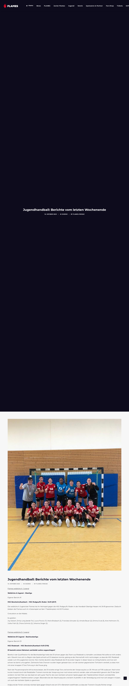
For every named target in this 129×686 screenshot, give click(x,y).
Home (31, 5)
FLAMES (47, 6)
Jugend (71, 6)
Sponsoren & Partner (94, 6)
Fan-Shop (110, 6)
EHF (127, 6)
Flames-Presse (79, 214)
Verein (80, 6)
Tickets (120, 6)
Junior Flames (59, 6)
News (38, 6)
